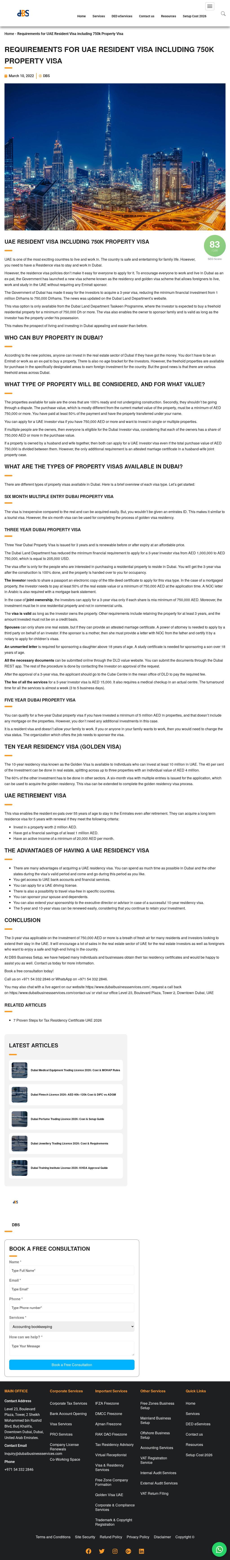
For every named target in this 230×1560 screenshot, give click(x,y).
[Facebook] (88, 1551)
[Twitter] (101, 1551)
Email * (15, 1280)
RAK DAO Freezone (111, 1434)
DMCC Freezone (108, 1413)
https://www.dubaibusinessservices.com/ (118, 986)
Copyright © (185, 1536)
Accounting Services (156, 1447)
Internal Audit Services (158, 1472)
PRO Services (61, 1434)
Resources (168, 16)
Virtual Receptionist (110, 1454)
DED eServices (122, 16)
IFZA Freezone (107, 1403)
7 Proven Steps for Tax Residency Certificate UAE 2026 (57, 1020)
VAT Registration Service (153, 1460)
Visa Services (61, 1423)
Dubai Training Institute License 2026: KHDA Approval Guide (69, 1168)
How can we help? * (25, 1336)
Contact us (146, 16)
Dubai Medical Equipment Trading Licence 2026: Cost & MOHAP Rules (75, 1070)
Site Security (85, 1536)
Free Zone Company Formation (111, 1482)
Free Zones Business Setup (157, 1405)
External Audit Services (159, 1483)
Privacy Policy (138, 1536)
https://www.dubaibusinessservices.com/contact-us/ (50, 992)
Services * (17, 1317)
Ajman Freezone (108, 1423)
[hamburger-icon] (209, 6)
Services (99, 16)
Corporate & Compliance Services (115, 1507)
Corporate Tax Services (68, 1403)
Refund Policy (111, 1536)
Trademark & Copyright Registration (113, 1522)
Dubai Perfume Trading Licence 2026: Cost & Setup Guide (67, 1119)
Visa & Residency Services (109, 1467)
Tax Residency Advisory (114, 1444)
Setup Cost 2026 (194, 16)
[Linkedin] (141, 1551)
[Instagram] (115, 1551)
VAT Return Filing (154, 1493)
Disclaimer (162, 1536)
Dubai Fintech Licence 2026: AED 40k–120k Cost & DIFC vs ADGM (73, 1094)
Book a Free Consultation (72, 1364)
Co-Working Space (65, 1459)
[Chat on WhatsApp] (219, 1549)
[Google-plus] (128, 1551)
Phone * (16, 1298)
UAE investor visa (50, 421)
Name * (15, 1261)
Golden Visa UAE (109, 1494)
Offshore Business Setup (155, 1435)
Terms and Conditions (53, 1536)
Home (81, 16)
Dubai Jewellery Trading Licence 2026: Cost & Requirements (69, 1143)
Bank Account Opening (68, 1413)
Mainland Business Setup (155, 1420)
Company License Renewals (64, 1447)
